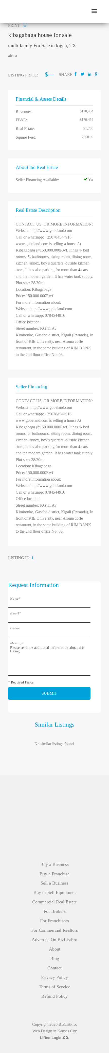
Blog (54, 958)
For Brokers (55, 911)
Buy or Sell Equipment (54, 892)
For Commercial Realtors (54, 930)
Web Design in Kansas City (54, 1031)
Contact (54, 967)
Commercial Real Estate (54, 901)
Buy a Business (54, 864)
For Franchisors (54, 920)
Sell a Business (54, 883)
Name (15, 598)
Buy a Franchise (54, 873)
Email (15, 613)
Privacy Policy (54, 977)
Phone (15, 628)
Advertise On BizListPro (54, 939)
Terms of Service (54, 986)
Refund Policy (54, 996)
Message (16, 643)
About (54, 949)
